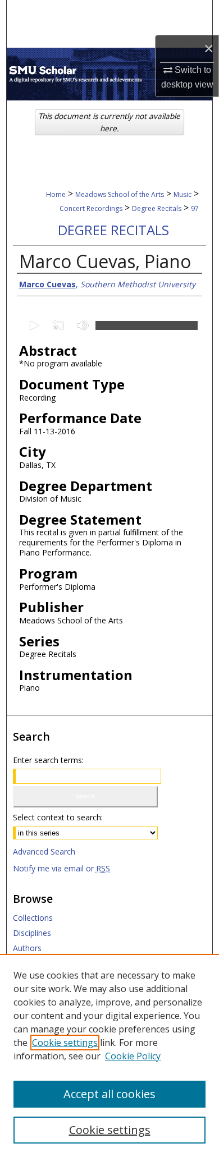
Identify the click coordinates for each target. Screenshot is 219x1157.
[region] (109, 1055)
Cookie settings (65, 1042)
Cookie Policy (133, 1056)
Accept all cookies (109, 1093)
